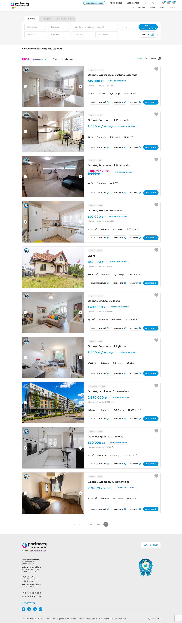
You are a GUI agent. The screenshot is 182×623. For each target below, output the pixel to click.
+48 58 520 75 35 (132, 3)
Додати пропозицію (94, 3)
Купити (131, 7)
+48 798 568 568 (115, 3)
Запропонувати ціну (117, 81)
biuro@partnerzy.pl (29, 603)
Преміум (152, 7)
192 (91, 524)
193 (98, 524)
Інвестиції (141, 7)
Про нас (162, 7)
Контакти (172, 7)
